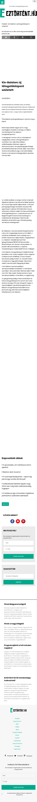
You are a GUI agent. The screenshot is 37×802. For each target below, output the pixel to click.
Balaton (5, 504)
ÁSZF (17, 724)
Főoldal (4, 24)
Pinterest (29, 756)
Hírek (17, 730)
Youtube (20, 756)
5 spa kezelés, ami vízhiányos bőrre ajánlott (16, 466)
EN (34, 1)
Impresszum (17, 721)
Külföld (17, 738)
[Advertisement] (18, 59)
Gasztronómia (17, 743)
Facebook (10, 756)
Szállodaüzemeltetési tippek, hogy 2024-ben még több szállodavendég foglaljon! (16, 486)
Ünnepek (17, 746)
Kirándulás (17, 741)
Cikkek (17, 727)
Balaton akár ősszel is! (12, 472)
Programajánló (17, 732)
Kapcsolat (17, 749)
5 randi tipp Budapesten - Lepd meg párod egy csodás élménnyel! (17, 478)
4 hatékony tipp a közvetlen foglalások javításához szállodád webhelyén (18, 494)
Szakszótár (9, 569)
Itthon (17, 735)
